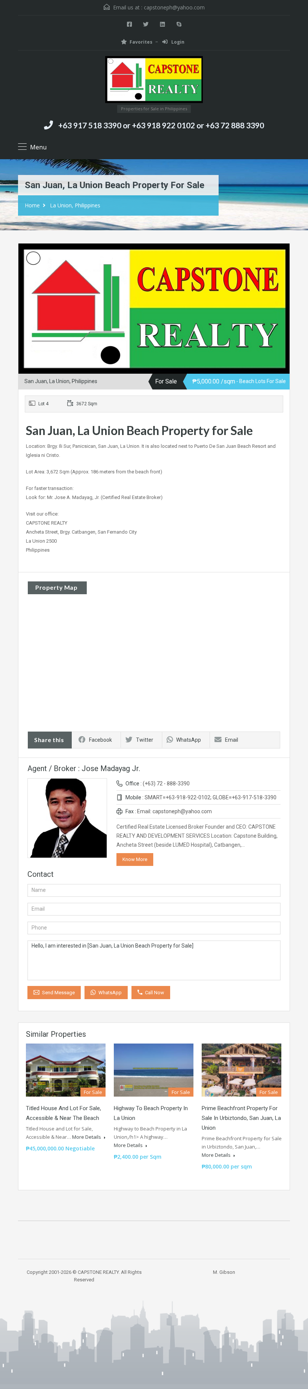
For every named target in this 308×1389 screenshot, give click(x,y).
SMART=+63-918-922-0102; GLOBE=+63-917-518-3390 (210, 797)
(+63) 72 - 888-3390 (166, 783)
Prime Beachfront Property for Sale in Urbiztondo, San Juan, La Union (241, 1118)
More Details (87, 1136)
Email (231, 740)
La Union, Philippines (75, 205)
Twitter (144, 740)
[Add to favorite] (44, 261)
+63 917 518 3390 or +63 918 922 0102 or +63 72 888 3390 (161, 125)
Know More (134, 859)
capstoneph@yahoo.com (174, 7)
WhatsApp (188, 740)
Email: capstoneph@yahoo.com (174, 811)
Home (32, 205)
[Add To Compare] (32, 259)
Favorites (141, 42)
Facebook (100, 740)
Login (177, 42)
